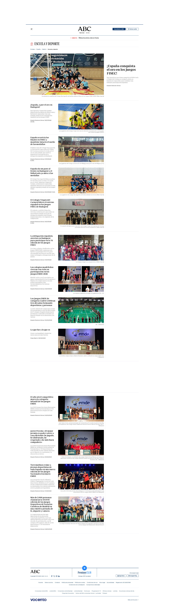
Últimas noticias (107, 591)
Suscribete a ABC (119, 29)
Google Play (133, 576)
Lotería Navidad (78, 591)
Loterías (115, 591)
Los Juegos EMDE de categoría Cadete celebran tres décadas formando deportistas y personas (42, 302)
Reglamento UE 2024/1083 (123, 582)
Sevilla (87, 32)
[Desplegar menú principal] (31, 29)
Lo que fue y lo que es (40, 329)
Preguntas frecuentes (68, 593)
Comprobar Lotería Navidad (65, 591)
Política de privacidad (67, 582)
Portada (32, 49)
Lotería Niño (53, 591)
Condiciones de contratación (77, 584)
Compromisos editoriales (93, 584)
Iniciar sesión (133, 29)
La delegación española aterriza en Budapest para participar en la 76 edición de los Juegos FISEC (41, 240)
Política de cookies (80, 582)
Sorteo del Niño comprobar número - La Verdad (88, 593)
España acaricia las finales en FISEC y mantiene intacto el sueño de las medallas (42, 141)
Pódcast (105, 593)
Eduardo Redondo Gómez (114, 85)
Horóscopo (87, 591)
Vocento (40, 582)
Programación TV (96, 591)
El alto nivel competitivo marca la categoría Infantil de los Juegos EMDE (41, 400)
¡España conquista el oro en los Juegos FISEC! (121, 69)
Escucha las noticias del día (126, 591)
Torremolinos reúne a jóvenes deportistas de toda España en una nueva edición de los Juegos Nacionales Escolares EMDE (42, 470)
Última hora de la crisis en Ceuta (89, 38)
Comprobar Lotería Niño (41, 591)
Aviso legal (102, 582)
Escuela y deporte (47, 43)
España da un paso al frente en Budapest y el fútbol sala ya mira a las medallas (41, 172)
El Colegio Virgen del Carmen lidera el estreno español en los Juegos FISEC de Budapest (42, 203)
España (38, 49)
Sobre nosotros (49, 582)
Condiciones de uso (92, 582)
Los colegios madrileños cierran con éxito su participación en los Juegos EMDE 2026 (41, 270)
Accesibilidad (110, 582)
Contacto (57, 582)
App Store (122, 576)
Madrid (44, 49)
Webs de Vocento (132, 600)
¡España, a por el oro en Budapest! (41, 106)
